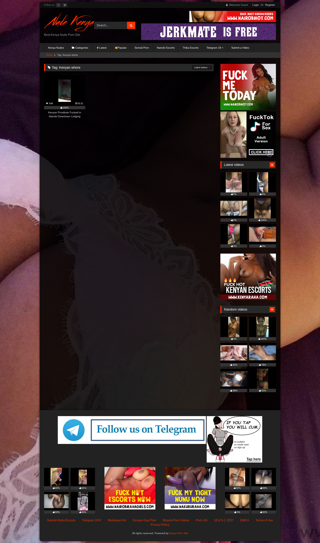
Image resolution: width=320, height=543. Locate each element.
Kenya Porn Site (178, 533)
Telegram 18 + (214, 47)
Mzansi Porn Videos (176, 520)
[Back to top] (308, 532)
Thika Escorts (191, 47)
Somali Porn (142, 47)
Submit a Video (240, 47)
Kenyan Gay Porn (144, 520)
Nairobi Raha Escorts (61, 520)
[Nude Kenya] (69, 22)
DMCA (244, 520)
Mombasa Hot (117, 520)
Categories (81, 47)
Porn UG (201, 520)
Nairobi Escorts (166, 47)
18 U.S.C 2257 (224, 520)
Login (255, 4)
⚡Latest (101, 47)
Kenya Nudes (56, 47)
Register (270, 4)
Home (49, 55)
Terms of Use (264, 520)
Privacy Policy (160, 524)
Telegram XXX (91, 520)
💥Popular (120, 47)
